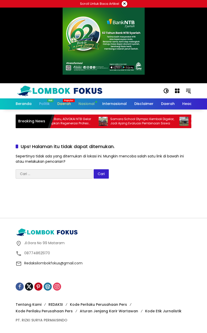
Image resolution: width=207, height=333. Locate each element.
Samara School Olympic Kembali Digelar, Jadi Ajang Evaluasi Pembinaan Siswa (138, 121)
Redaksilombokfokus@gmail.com (53, 263)
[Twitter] (29, 287)
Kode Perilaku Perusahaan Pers (98, 304)
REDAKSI (55, 304)
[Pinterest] (38, 287)
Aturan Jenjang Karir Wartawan (109, 311)
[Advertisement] (107, 200)
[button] (166, 91)
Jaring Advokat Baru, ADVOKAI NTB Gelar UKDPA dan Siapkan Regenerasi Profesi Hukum (56, 121)
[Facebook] (20, 287)
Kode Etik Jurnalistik (163, 311)
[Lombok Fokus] (60, 90)
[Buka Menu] (177, 91)
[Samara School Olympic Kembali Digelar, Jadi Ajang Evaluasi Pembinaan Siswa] (98, 121)
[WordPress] (48, 287)
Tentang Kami (28, 304)
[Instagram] (57, 287)
